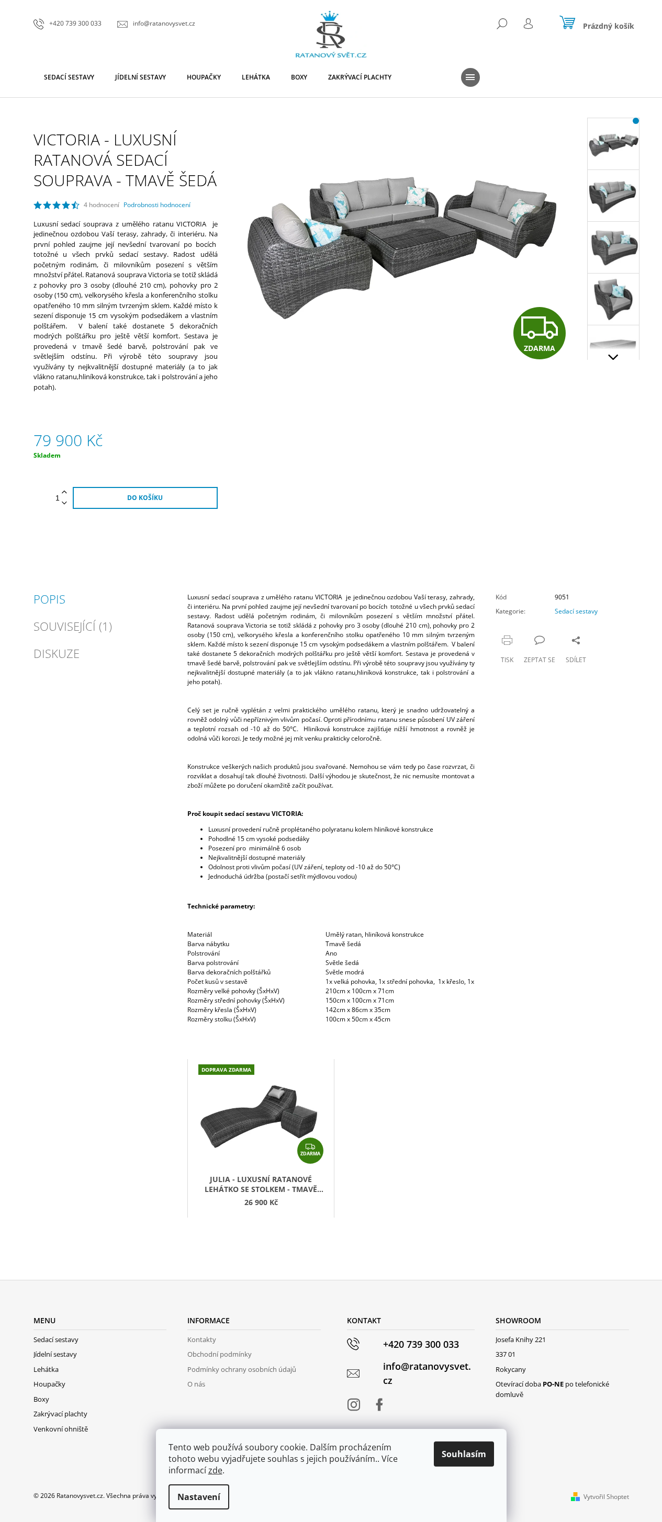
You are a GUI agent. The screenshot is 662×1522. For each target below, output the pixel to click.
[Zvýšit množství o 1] (64, 492)
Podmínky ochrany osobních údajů (241, 1369)
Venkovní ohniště (60, 1429)
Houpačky (49, 1384)
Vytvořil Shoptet (606, 1496)
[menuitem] (69, 77)
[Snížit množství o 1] (64, 503)
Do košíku (145, 497)
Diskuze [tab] (56, 653)
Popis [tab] (49, 599)
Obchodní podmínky (219, 1354)
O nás (196, 1384)
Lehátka (46, 1369)
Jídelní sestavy (55, 1354)
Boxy (41, 1399)
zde (215, 1470)
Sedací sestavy (576, 611)
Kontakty (201, 1339)
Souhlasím (464, 1454)
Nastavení (198, 1497)
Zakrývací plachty (60, 1413)
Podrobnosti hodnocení (157, 205)
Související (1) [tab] (72, 626)
